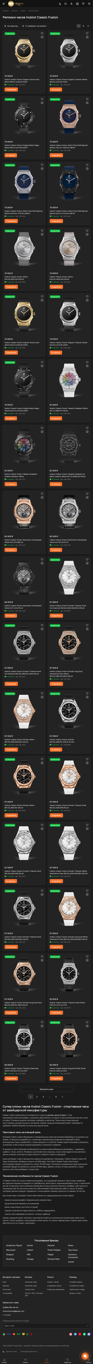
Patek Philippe (54, 1250)
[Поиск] (65, 4)
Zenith (71, 1262)
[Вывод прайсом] (88, 26)
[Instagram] (70, 1334)
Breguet (10, 1254)
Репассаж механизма (55, 1289)
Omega (30, 1259)
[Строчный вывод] (83, 26)
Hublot (30, 1250)
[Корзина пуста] (89, 4)
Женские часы (31, 1286)
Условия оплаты (75, 1282)
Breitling (10, 1259)
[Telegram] (75, 1334)
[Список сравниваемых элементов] (77, 4)
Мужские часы (31, 1282)
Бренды (6, 1286)
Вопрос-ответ (75, 1293)
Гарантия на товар (76, 1289)
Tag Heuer (73, 1250)
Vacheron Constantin (73, 1255)
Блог (4, 1282)
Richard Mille (54, 1259)
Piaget (51, 1254)
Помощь (73, 1277)
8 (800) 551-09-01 (10, 1307)
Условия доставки (76, 1286)
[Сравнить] (42, 37)
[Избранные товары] (83, 4)
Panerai (51, 1245)
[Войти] (71, 4)
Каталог (28, 1277)
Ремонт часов (53, 1282)
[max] (89, 1334)
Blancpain (10, 1250)
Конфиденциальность (29, 1351)
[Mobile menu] (3, 4)
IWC (29, 1254)
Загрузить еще (46, 1089)
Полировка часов (54, 1286)
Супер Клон (29, 1289)
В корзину (56, 89)
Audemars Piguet (14, 1245)
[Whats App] (84, 1334)
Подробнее (11, 89)
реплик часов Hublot (56, 1115)
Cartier (30, 1245)
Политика (7, 1289)
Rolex (70, 1245)
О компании (7, 1293)
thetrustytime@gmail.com (13, 1311)
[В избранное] (42, 33)
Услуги (50, 1277)
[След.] (62, 1096)
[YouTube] (79, 1334)
